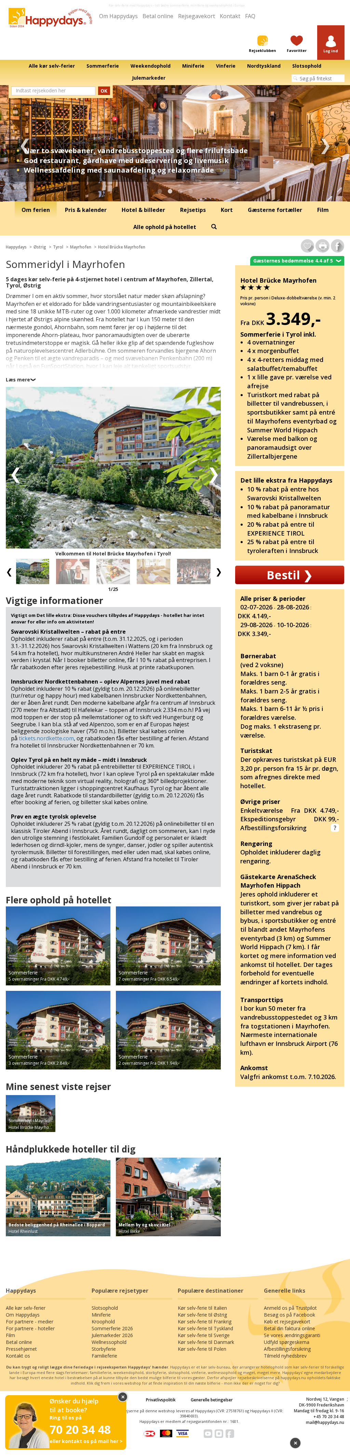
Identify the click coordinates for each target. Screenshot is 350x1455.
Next (325, 143)
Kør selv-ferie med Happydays (130, 5)
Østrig (39, 247)
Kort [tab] (227, 210)
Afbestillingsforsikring (287, 1349)
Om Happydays (118, 16)
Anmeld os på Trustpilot (290, 1308)
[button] (331, 45)
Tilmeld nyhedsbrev (285, 1355)
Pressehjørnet (21, 1349)
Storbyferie (104, 1349)
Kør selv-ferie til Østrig (202, 1314)
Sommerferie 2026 (112, 1328)
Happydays (16, 247)
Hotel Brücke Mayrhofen (121, 247)
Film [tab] (323, 210)
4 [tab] (190, 191)
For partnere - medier (29, 1321)
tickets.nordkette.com (46, 738)
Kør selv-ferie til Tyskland (205, 1328)
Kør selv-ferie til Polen (202, 1349)
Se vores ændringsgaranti (292, 1335)
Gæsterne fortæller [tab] (275, 210)
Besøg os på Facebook (289, 1314)
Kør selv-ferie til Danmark (206, 1342)
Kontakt (230, 16)
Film (10, 1335)
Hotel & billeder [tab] (143, 210)
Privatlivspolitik (161, 1400)
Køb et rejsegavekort (287, 1321)
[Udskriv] (322, 246)
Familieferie (104, 1355)
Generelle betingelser (212, 1400)
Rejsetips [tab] (193, 210)
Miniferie (101, 1314)
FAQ (250, 16)
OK (103, 90)
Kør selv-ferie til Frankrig (204, 1321)
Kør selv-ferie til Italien (202, 1308)
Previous (24, 143)
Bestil (290, 575)
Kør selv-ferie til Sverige (204, 1335)
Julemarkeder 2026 (112, 1335)
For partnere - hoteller (30, 1328)
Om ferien (36, 210)
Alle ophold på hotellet (164, 227)
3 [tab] (180, 191)
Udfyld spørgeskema (286, 1342)
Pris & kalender (86, 210)
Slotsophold (105, 1308)
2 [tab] (169, 191)
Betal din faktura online (289, 1328)
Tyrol (58, 247)
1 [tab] (159, 191)
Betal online (158, 16)
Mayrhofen (80, 247)
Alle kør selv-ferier (25, 1308)
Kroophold (103, 1321)
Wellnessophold (109, 1342)
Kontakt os (18, 1355)
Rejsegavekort (196, 16)
